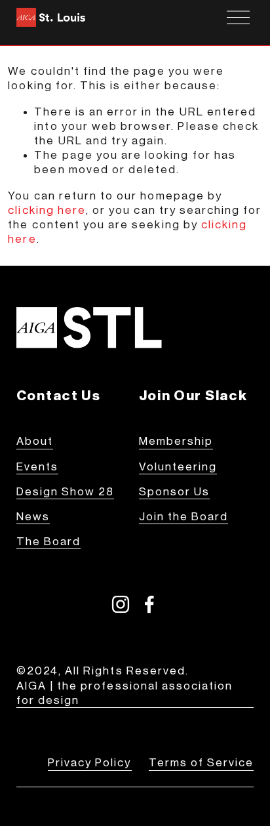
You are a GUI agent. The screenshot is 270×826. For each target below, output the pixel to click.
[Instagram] (120, 604)
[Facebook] (149, 604)
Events (37, 466)
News (33, 516)
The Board (48, 541)
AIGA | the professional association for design (124, 693)
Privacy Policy (90, 762)
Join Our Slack (193, 395)
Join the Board (184, 516)
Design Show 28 (65, 491)
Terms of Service (201, 762)
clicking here (47, 210)
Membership (176, 441)
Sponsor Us (174, 491)
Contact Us (58, 395)
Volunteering (178, 466)
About (34, 441)
